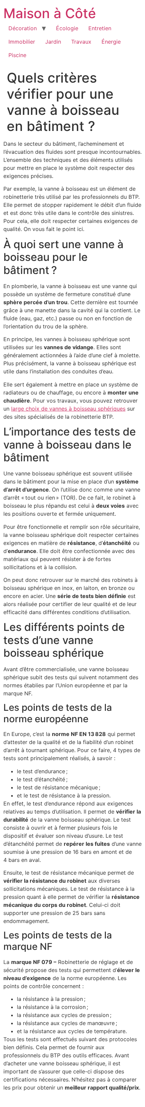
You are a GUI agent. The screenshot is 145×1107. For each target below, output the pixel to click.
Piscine (17, 55)
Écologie (67, 28)
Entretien (99, 28)
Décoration (22, 28)
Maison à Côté (49, 13)
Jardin (53, 41)
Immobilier (21, 41)
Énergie (111, 41)
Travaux (81, 41)
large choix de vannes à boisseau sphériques (68, 408)
